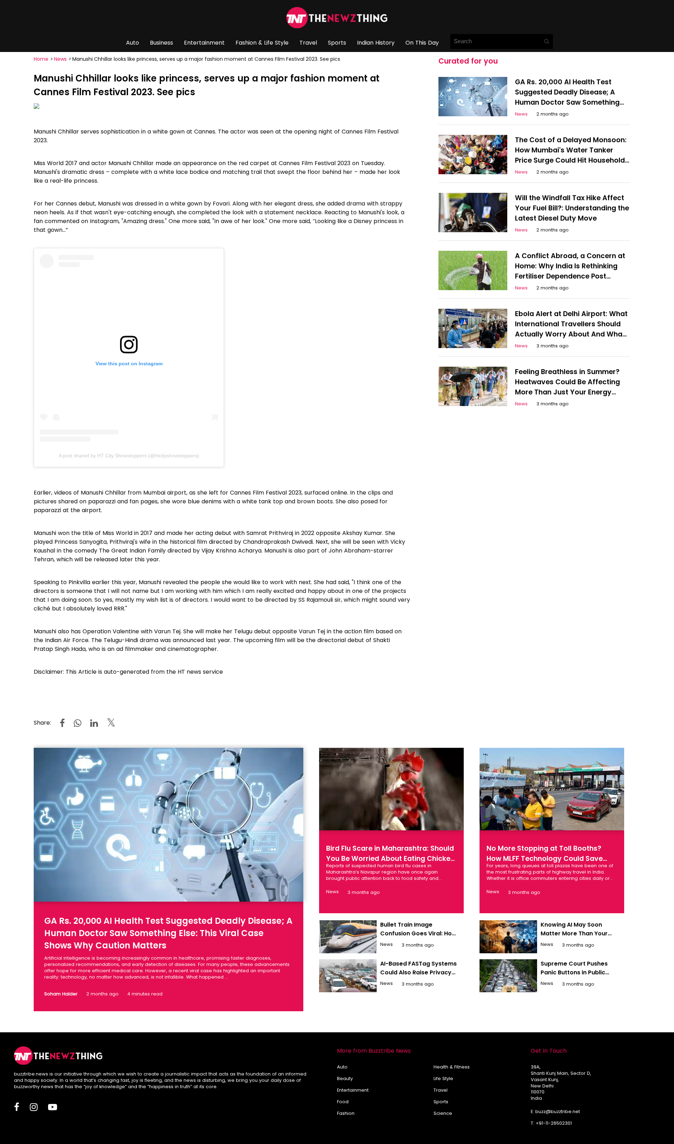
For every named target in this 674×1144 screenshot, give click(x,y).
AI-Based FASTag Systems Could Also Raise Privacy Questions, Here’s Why (418, 972)
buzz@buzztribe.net (557, 1111)
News (60, 59)
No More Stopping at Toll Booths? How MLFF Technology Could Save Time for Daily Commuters (545, 859)
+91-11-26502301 (554, 1123)
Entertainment (204, 43)
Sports (337, 43)
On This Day (422, 43)
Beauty (345, 1078)
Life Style (443, 1078)
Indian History (376, 43)
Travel (308, 43)
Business (161, 43)
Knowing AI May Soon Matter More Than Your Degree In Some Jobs (574, 933)
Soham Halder (61, 994)
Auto (132, 43)
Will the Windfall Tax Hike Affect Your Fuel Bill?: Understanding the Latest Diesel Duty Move (572, 208)
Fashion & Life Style (262, 43)
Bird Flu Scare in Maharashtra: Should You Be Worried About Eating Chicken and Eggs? (390, 859)
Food (343, 1102)
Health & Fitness (452, 1067)
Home (41, 59)
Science (443, 1113)
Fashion (346, 1113)
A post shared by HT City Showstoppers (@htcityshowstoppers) (129, 455)
